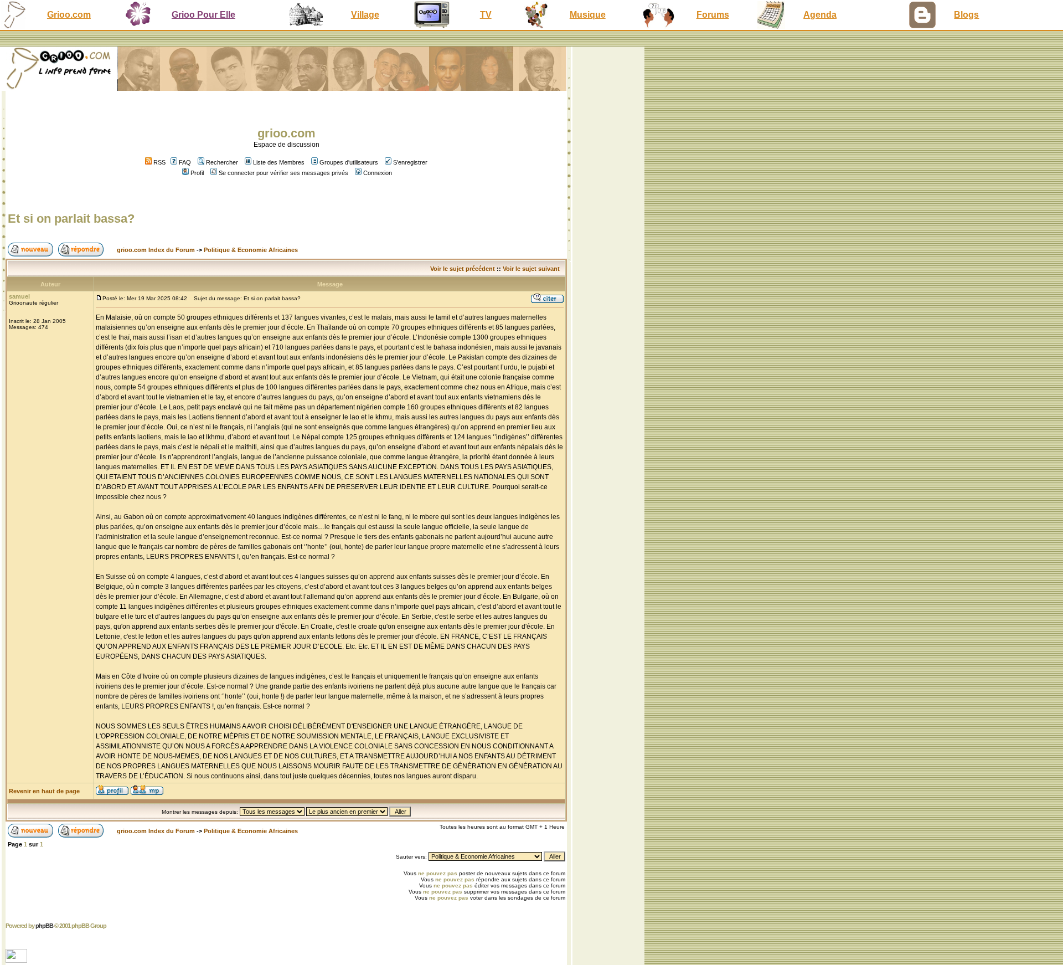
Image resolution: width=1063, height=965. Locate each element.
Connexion (377, 173)
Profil (197, 173)
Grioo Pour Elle (203, 14)
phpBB (44, 925)
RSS (159, 162)
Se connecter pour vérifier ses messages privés (283, 173)
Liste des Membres (279, 162)
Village (365, 14)
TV (486, 14)
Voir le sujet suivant (531, 268)
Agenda (820, 14)
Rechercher (222, 162)
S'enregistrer (410, 162)
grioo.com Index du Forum (156, 250)
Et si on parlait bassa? (71, 218)
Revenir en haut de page (44, 791)
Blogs (966, 14)
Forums (712, 14)
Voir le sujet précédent (462, 268)
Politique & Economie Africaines (251, 250)
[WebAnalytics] (17, 959)
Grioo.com (69, 14)
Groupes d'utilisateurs (348, 162)
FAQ (185, 162)
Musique (588, 14)
